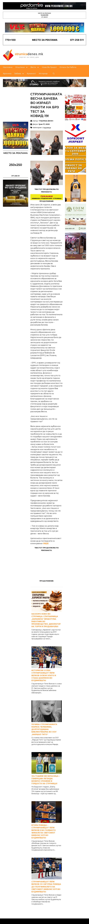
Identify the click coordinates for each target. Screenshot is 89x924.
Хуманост (31, 73)
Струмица (46, 128)
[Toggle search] (53, 73)
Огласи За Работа (68, 67)
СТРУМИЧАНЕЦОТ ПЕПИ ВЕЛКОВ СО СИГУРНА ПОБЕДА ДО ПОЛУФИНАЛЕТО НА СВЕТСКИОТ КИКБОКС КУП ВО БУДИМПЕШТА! (46, 887)
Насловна (7, 67)
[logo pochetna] (23, 55)
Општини (20, 67)
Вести (33, 67)
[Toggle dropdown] (27, 67)
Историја (43, 73)
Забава (17, 73)
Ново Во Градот (49, 67)
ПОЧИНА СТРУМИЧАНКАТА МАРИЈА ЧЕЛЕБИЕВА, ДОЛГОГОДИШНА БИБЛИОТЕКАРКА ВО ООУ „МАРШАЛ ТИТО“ (44, 729)
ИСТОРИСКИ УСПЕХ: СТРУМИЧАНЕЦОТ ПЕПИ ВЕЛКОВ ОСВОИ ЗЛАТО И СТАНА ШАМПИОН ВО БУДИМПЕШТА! (43, 675)
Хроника (7, 73)
